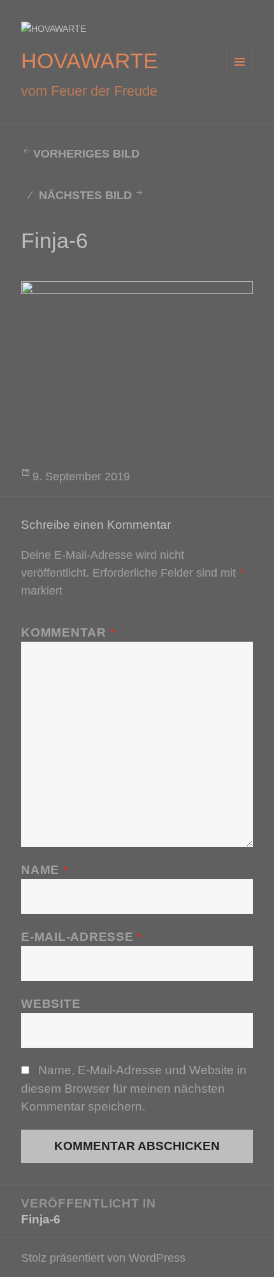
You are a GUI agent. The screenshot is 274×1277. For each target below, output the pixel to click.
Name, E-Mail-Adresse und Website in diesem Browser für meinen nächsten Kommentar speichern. (134, 1087)
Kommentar (68, 632)
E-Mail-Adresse (81, 936)
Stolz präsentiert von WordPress (103, 1257)
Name (44, 869)
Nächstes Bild (85, 195)
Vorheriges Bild (86, 153)
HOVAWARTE (89, 60)
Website (50, 1003)
